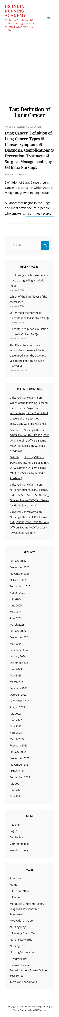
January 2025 (18, 631)
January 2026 (18, 561)
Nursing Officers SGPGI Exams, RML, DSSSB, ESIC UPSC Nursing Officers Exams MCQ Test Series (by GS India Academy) (29, 440)
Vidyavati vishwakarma (24, 397)
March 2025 (17, 624)
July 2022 (15, 713)
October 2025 (18, 580)
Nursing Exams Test (24, 933)
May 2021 (15, 796)
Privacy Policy (18, 959)
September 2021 (20, 777)
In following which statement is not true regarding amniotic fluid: (29, 280)
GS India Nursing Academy (15, 11)
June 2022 (16, 720)
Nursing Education (30, 126)
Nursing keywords (21, 939)
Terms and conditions (23, 982)
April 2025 (16, 618)
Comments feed (20, 844)
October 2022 (18, 694)
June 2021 (16, 790)
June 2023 (16, 669)
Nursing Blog (12, 126)
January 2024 (18, 656)
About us (15, 878)
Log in (13, 831)
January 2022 (18, 752)
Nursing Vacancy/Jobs (23, 952)
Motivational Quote (22, 920)
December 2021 (19, 758)
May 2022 (15, 726)
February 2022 (19, 745)
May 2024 (15, 643)
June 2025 (16, 605)
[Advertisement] (29, 67)
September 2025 (20, 586)
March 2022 (17, 739)
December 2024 (19, 637)
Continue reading (41, 214)
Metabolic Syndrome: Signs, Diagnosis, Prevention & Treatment (27, 909)
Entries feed (17, 837)
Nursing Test (18, 946)
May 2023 (15, 675)
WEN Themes (39, 1010)
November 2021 (20, 764)
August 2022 (17, 707)
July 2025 (15, 599)
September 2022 (20, 701)
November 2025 (20, 573)
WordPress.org (19, 850)
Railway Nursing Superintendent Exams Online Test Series (28, 970)
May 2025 (15, 612)
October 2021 (18, 771)
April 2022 (16, 733)
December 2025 (19, 567)
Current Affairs (21, 891)
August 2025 (17, 593)
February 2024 (19, 650)
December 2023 (19, 663)
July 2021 (15, 783)
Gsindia (22, 174)
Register (15, 824)
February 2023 (19, 688)
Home (13, 884)
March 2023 (17, 682)
